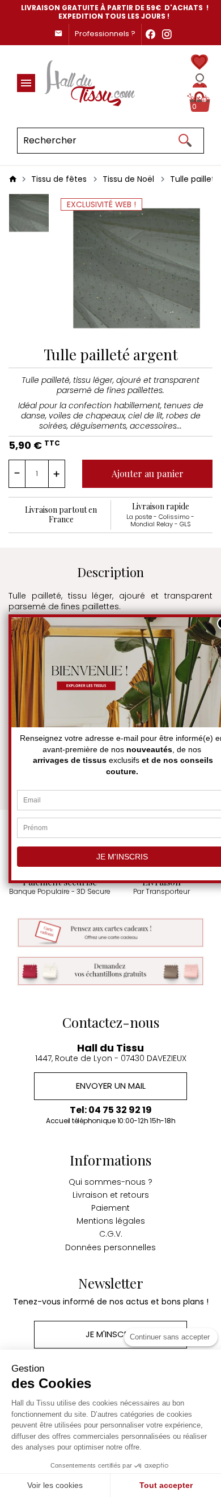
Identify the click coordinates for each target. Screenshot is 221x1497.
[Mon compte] (200, 80)
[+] (57, 473)
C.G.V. (110, 1234)
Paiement (110, 1208)
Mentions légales (110, 1221)
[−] (17, 473)
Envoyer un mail (111, 1086)
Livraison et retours (111, 1195)
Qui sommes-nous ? (110, 1182)
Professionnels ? (105, 33)
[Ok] (185, 140)
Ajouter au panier (148, 473)
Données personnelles (110, 1247)
